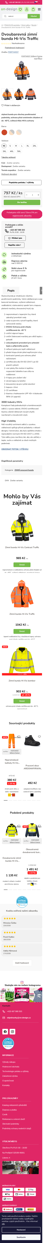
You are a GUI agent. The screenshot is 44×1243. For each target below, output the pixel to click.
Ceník (4, 1115)
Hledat (34, 16)
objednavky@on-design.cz (19, 1018)
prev (3, 748)
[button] (22, 561)
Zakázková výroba (10, 1076)
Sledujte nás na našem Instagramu (23, 985)
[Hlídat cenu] (15, 238)
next (41, 748)
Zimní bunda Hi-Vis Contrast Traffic (22, 547)
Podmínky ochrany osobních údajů (16, 1129)
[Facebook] (5, 1031)
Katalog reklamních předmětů (14, 1105)
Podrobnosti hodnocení (14, 47)
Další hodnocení (22, 963)
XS (4, 146)
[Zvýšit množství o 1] (38, 195)
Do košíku (22, 202)
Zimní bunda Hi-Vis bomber (22, 680)
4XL (11, 151)
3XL (4, 151)
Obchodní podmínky (10, 1124)
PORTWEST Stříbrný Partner (32, 56)
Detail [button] (22, 564)
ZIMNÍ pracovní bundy (24, 470)
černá (31, 793)
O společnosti (8, 1081)
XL (28, 146)
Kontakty (6, 1085)
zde (3, 1224)
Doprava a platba (9, 1110)
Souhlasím (21, 1237)
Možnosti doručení (9, 174)
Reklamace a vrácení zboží (13, 1119)
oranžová (13, 793)
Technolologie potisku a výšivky (15, 1071)
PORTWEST (13, 52)
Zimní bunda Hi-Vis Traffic (22, 614)
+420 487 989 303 (15, 2)
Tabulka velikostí (8, 157)
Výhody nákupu (8, 1062)
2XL (34, 146)
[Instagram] (12, 1031)
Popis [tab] (11, 290)
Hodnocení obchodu (10, 1067)
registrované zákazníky (22, 215)
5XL (19, 151)
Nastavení (21, 1230)
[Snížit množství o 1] (26, 195)
